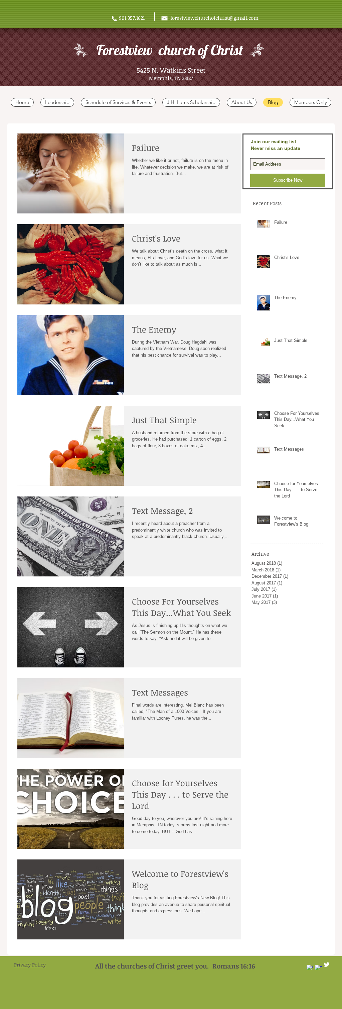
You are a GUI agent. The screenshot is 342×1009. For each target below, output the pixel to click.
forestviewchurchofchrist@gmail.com (214, 17)
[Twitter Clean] (326, 964)
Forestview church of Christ (170, 50)
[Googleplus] (310, 968)
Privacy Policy (30, 964)
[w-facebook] (318, 968)
